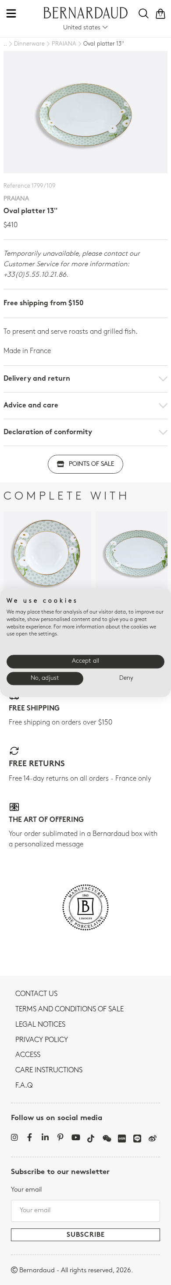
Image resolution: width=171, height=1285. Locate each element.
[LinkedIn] (45, 1137)
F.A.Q (23, 1085)
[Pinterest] (60, 1137)
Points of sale (91, 464)
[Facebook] (29, 1137)
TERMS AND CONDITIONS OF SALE (69, 1009)
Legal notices (40, 1024)
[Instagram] (14, 1137)
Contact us (36, 994)
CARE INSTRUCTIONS (48, 1070)
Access (27, 1055)
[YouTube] (75, 1137)
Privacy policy (41, 1040)
